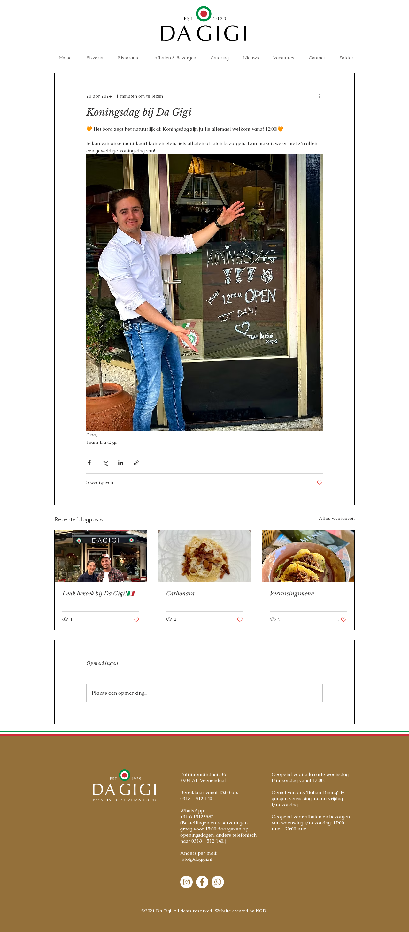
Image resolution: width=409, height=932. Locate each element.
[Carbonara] (204, 556)
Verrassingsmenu (292, 593)
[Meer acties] (319, 96)
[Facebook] (202, 882)
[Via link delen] (136, 463)
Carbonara (180, 593)
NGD (261, 910)
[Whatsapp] (218, 882)
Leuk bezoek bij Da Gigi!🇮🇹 (98, 593)
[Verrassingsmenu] (308, 556)
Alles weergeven (337, 518)
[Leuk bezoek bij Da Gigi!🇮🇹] (101, 556)
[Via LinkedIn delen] (121, 463)
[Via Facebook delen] (89, 463)
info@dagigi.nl (196, 859)
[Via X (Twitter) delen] (105, 463)
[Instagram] (186, 882)
